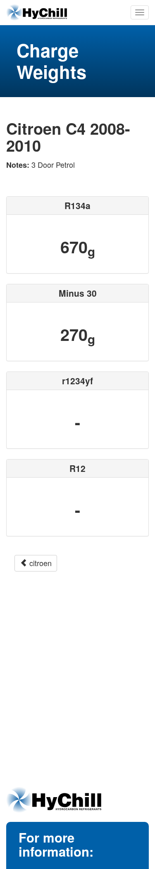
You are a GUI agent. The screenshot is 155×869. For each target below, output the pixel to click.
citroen (39, 562)
